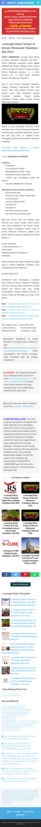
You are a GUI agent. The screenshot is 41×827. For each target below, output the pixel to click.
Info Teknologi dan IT (11, 729)
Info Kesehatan (9, 718)
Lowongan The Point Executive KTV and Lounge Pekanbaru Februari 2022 (30, 559)
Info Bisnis (7, 707)
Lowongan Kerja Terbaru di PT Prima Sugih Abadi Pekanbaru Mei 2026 (23, 660)
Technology (19, 799)
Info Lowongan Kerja (11, 695)
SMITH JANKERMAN (20, 2)
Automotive (7, 792)
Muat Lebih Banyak (20, 584)
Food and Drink (30, 792)
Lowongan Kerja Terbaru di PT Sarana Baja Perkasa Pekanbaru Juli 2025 (23, 681)
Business (18, 792)
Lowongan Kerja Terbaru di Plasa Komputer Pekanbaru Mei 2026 (23, 671)
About (9, 812)
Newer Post (20, 581)
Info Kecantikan (19, 714)
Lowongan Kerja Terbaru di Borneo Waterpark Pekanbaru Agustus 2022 (30, 500)
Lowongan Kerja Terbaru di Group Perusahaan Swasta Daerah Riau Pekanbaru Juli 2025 (10, 528)
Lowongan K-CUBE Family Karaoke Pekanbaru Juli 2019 (10, 553)
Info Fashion (19, 707)
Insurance (23, 795)
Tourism (29, 799)
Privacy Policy (28, 812)
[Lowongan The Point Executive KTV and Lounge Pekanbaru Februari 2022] (30, 545)
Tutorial (6, 803)
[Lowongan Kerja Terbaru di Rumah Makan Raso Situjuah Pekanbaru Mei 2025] (11, 487)
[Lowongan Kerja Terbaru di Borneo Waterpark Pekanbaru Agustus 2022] (30, 487)
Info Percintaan (9, 726)
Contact (17, 812)
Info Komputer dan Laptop (13, 722)
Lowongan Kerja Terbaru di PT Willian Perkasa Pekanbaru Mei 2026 (24, 637)
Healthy (14, 795)
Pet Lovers (7, 799)
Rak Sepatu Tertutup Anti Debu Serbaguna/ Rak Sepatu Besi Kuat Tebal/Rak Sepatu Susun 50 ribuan (16, 746)
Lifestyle (34, 795)
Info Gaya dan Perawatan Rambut (16, 711)
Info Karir (7, 714)
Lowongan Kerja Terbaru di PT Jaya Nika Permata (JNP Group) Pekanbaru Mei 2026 (23, 602)
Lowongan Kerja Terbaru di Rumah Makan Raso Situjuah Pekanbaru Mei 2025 (11, 499)
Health (5, 795)
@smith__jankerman (20, 25)
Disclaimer (20, 815)
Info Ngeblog (32, 722)
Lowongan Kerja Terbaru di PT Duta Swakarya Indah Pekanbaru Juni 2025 (23, 613)
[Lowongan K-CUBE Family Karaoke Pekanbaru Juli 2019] (11, 543)
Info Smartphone (25, 726)
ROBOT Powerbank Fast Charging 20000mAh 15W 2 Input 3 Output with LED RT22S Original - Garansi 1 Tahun (20, 771)
